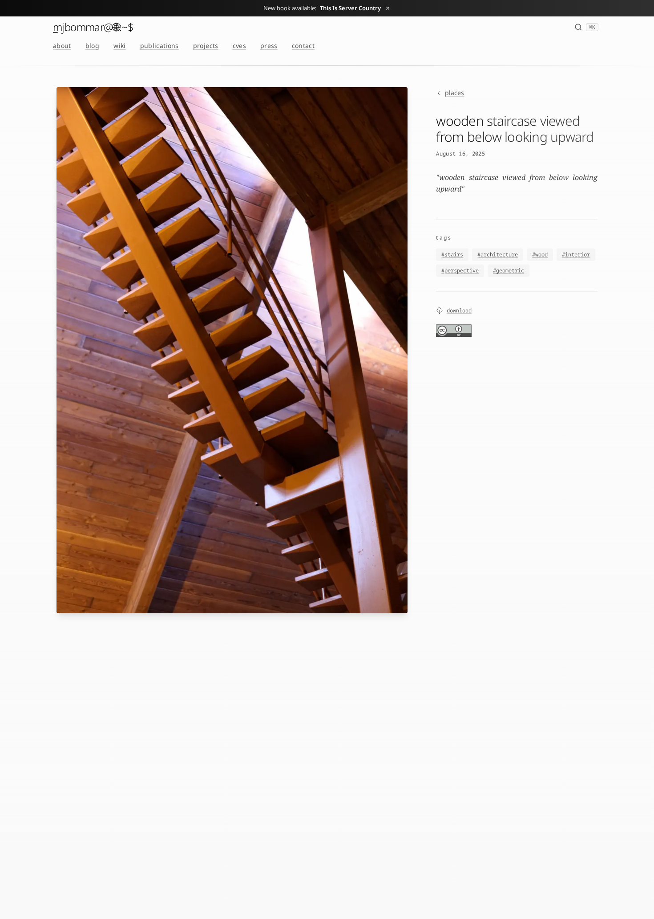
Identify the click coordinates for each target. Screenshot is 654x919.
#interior (576, 254)
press (269, 45)
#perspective (460, 270)
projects (205, 45)
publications (159, 45)
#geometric (508, 270)
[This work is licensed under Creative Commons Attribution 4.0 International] (454, 330)
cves (239, 45)
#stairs (452, 254)
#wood (540, 254)
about (62, 45)
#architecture (497, 254)
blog (92, 45)
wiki (119, 45)
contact (303, 45)
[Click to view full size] (232, 350)
